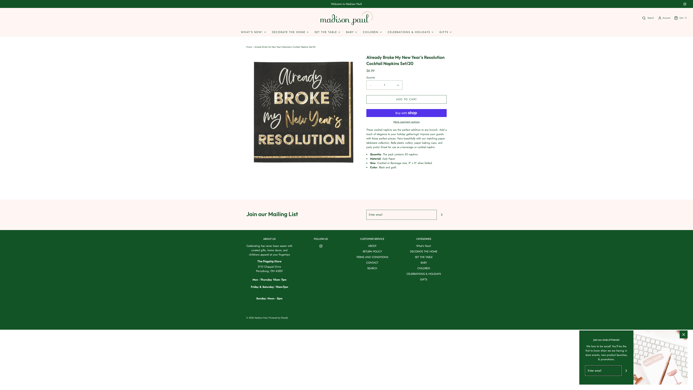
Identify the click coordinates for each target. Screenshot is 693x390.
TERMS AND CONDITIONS (372, 257)
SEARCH (372, 268)
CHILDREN (423, 268)
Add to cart (406, 99)
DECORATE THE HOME (423, 252)
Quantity (370, 77)
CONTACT (372, 263)
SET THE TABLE (424, 257)
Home (249, 47)
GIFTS (423, 279)
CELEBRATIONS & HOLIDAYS (424, 274)
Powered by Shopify (278, 317)
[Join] (442, 215)
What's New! (423, 246)
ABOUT (372, 246)
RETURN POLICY (372, 252)
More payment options (406, 122)
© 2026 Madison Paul (256, 317)
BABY (424, 263)
